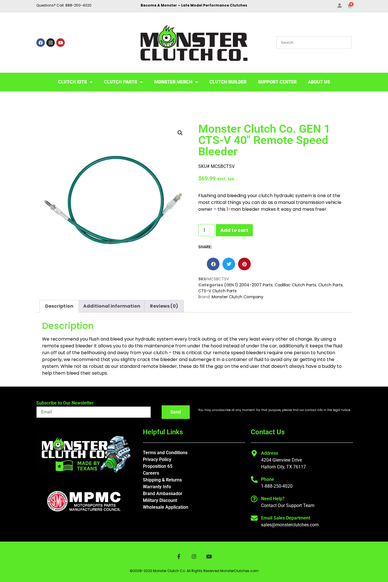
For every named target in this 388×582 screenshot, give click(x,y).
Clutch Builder (228, 82)
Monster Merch (173, 82)
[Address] (254, 453)
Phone (267, 479)
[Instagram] (50, 42)
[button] (180, 133)
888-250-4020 (78, 5)
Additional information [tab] (111, 306)
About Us (319, 82)
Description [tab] (59, 306)
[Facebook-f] (179, 556)
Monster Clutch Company (237, 297)
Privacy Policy (157, 459)
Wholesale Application (165, 507)
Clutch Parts (120, 82)
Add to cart (234, 230)
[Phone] (254, 479)
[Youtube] (60, 42)
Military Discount (160, 500)
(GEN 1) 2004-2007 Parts (248, 285)
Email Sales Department (285, 518)
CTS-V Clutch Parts (217, 291)
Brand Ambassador (162, 493)
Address (269, 453)
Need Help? (273, 498)
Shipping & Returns (162, 480)
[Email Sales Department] (254, 518)
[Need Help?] (254, 498)
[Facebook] (40, 42)
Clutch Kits (72, 82)
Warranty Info (157, 486)
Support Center (277, 82)
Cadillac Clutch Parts (295, 285)
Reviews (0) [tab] (164, 306)
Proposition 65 (157, 466)
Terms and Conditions (165, 452)
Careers (151, 473)
